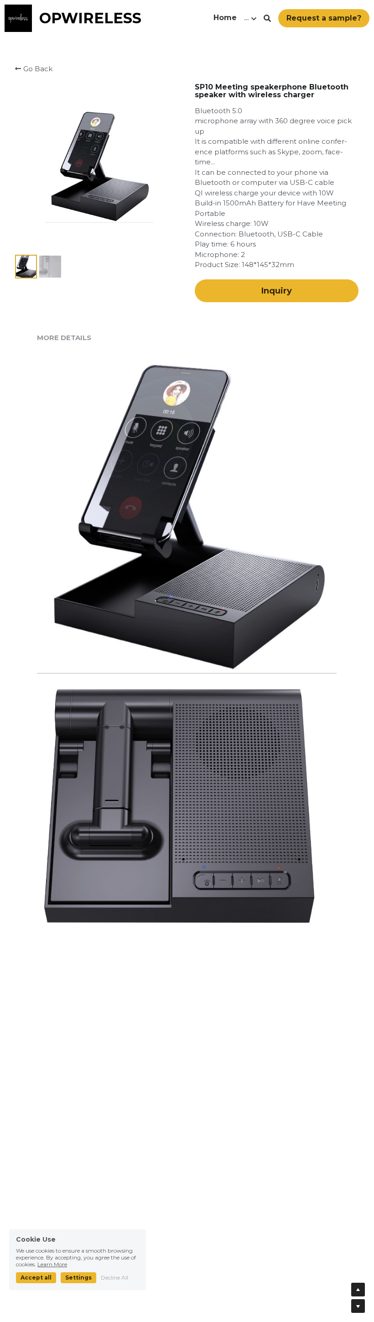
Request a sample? (323, 18)
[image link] (18, 17)
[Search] (267, 18)
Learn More (52, 1264)
